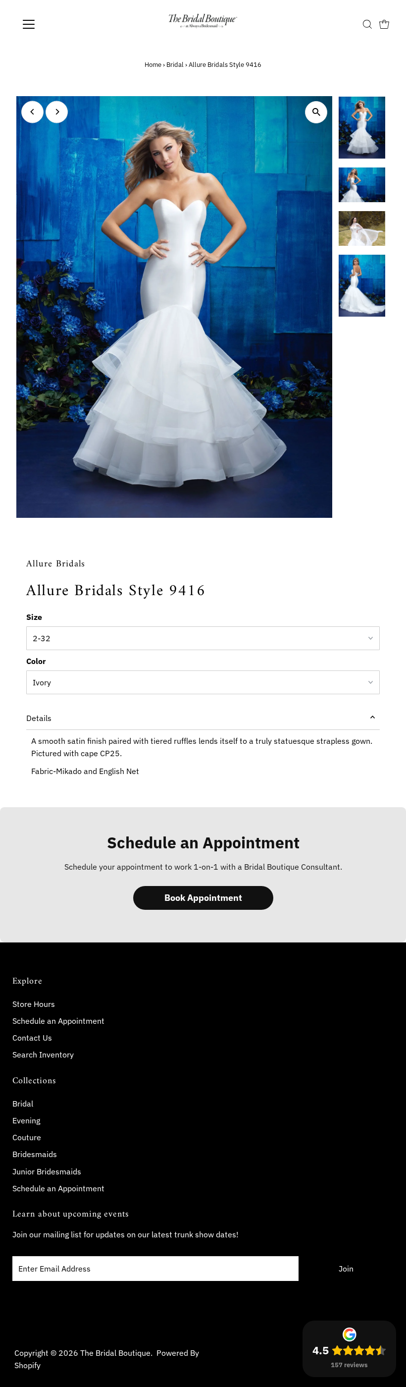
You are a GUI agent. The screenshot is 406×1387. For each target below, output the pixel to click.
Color (36, 661)
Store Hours (33, 1004)
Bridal (175, 64)
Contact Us (32, 1038)
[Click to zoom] (316, 112)
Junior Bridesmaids (46, 1171)
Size (34, 617)
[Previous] (32, 112)
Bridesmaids (34, 1154)
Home (153, 64)
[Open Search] (367, 24)
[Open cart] (384, 24)
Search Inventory (43, 1054)
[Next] (57, 112)
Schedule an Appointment (58, 1021)
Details (38, 718)
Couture (26, 1137)
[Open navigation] (60, 24)
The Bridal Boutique (115, 1353)
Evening (26, 1120)
